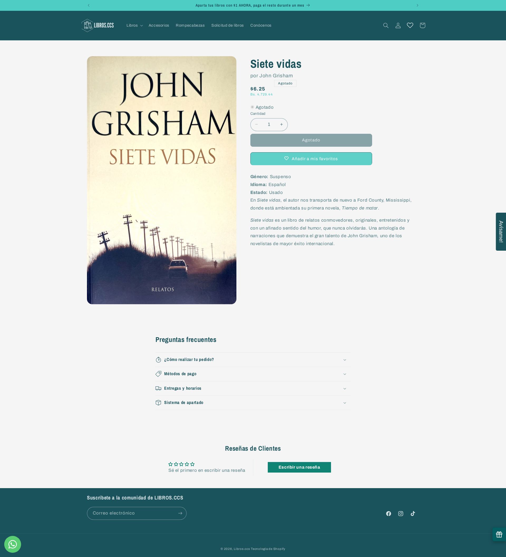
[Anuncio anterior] (88, 5)
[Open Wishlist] (410, 25)
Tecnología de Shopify (268, 548)
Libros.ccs (242, 548)
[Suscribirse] (180, 513)
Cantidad (258, 113)
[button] (134, 25)
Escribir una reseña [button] (299, 467)
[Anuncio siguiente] (417, 5)
